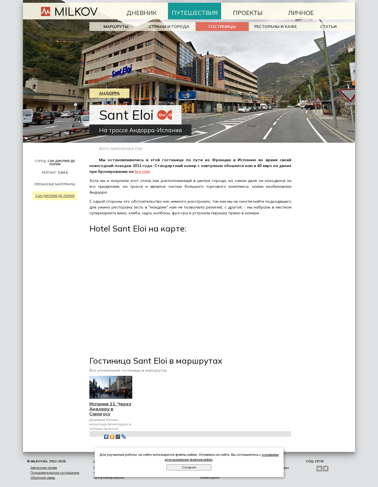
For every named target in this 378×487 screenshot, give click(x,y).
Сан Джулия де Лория (54, 196)
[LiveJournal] (124, 436)
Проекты (248, 12)
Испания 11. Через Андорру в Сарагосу (110, 408)
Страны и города (169, 26)
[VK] (319, 469)
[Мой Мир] (118, 436)
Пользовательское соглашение (54, 473)
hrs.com (142, 171)
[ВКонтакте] (106, 436)
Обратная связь (42, 478)
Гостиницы (222, 26)
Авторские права (43, 468)
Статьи (328, 26)
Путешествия (195, 12)
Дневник (141, 12)
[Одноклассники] (112, 436)
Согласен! (189, 467)
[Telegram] (326, 469)
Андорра (109, 93)
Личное (301, 12)
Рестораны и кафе (275, 26)
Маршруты (115, 26)
